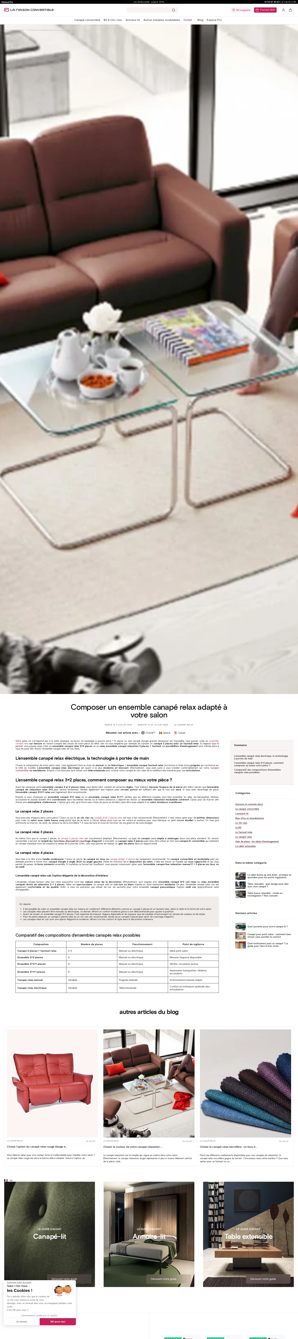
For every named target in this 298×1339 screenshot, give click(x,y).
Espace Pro (7, 2)
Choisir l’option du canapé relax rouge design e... (37, 1146)
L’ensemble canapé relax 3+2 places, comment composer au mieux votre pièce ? (259, 764)
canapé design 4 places (122, 859)
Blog (200, 20)
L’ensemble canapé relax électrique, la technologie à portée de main (261, 757)
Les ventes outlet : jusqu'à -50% (149, 2)
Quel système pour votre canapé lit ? (267, 926)
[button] (87, 20)
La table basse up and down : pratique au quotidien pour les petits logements (269, 876)
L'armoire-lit (242, 813)
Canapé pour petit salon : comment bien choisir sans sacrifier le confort (269, 935)
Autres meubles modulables (161, 20)
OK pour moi (57, 1321)
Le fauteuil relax (243, 832)
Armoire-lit (133, 20)
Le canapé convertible (247, 809)
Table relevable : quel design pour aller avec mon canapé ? (268, 885)
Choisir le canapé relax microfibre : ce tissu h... (228, 1146)
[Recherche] (173, 10)
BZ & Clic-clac (113, 20)
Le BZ (238, 827)
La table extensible (245, 846)
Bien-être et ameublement (249, 818)
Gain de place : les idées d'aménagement (257, 841)
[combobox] (152, 10)
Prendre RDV (267, 9)
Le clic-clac (241, 823)
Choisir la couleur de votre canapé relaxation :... (133, 1146)
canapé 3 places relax (72, 838)
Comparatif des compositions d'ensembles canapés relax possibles (257, 771)
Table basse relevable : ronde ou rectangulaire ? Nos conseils (264, 894)
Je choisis (21, 1321)
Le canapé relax (18, 30)
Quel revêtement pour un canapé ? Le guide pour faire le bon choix (267, 945)
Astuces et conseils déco (249, 804)
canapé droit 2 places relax (108, 817)
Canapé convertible (87, 20)
